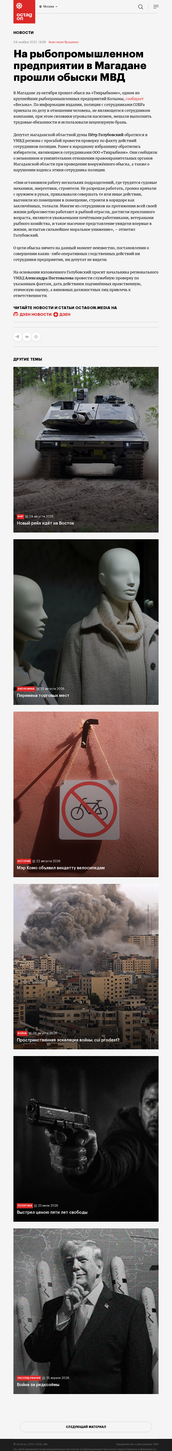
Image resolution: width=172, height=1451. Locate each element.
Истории (24, 861)
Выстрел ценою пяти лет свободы (52, 1212)
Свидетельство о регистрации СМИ (137, 1444)
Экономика (26, 689)
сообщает (135, 99)
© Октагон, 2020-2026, (30, 1444)
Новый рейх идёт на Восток (45, 523)
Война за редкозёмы (38, 1385)
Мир (20, 516)
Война (22, 1033)
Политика (25, 1206)
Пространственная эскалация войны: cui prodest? (68, 1040)
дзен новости (36, 314)
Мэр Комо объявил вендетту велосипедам (61, 868)
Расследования (29, 1378)
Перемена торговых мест (43, 696)
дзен (65, 314)
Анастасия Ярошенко (63, 42)
